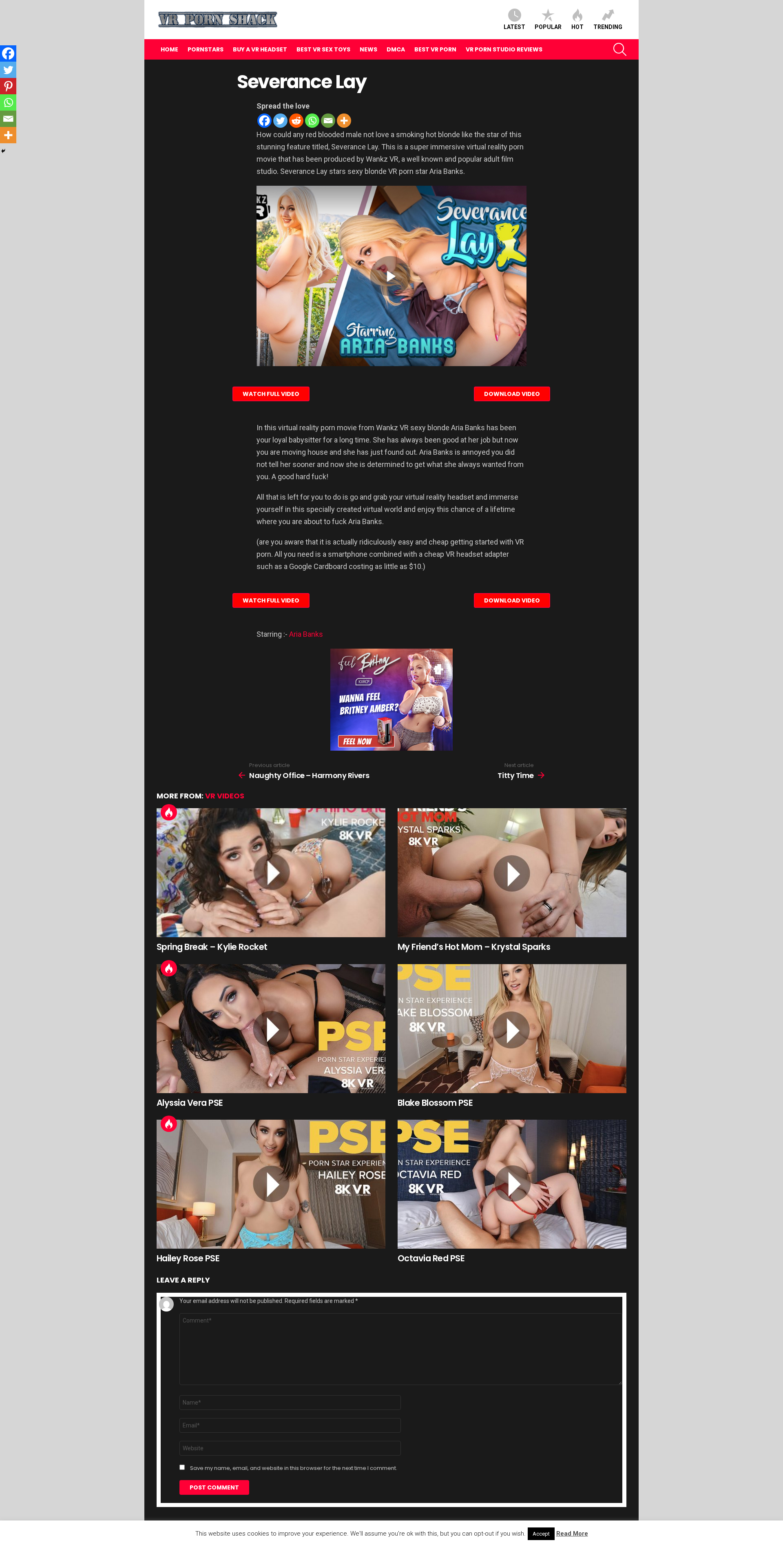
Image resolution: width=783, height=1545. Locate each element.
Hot (577, 27)
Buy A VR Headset (260, 49)
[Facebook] (264, 120)
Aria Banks (306, 634)
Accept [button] (541, 1534)
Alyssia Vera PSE (190, 1103)
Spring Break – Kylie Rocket (212, 947)
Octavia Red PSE (431, 1258)
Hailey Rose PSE (188, 1258)
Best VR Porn (435, 49)
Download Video (512, 394)
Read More (572, 1533)
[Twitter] (280, 120)
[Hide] (3, 151)
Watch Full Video (271, 394)
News (368, 49)
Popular (548, 27)
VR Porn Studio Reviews (504, 49)
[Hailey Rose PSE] (271, 1184)
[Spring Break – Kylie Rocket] (271, 872)
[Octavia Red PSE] (512, 1184)
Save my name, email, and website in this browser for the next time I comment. (293, 1468)
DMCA (396, 49)
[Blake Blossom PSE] (512, 1028)
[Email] (328, 120)
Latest (514, 27)
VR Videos (224, 796)
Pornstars (205, 49)
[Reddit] (296, 120)
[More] (344, 120)
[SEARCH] (619, 49)
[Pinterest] (8, 86)
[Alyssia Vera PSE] (271, 1028)
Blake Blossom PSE (435, 1103)
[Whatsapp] (312, 120)
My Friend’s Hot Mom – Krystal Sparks (474, 947)
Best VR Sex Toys (323, 49)
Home (169, 49)
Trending (607, 27)
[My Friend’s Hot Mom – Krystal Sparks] (512, 872)
